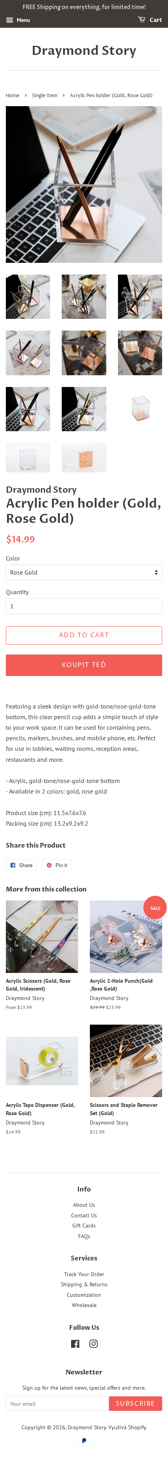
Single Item (44, 95)
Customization (84, 1294)
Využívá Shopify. (127, 1427)
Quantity (17, 592)
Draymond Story (84, 50)
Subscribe (135, 1403)
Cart (155, 20)
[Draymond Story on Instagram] (93, 1345)
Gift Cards (84, 1225)
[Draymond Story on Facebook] (75, 1345)
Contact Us (84, 1215)
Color (13, 558)
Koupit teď (84, 665)
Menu (22, 20)
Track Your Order (84, 1274)
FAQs (84, 1236)
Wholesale (84, 1305)
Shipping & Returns (84, 1284)
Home (13, 95)
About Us (84, 1204)
